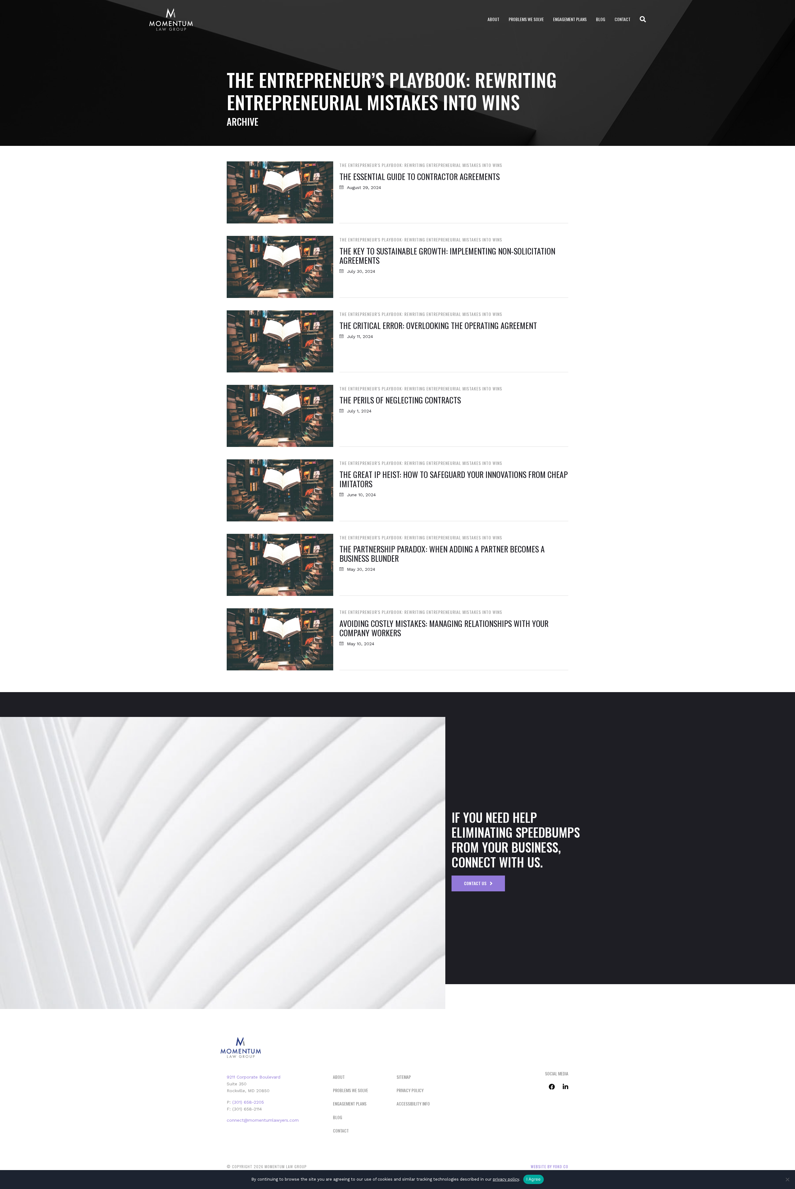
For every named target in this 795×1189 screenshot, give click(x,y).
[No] (787, 1179)
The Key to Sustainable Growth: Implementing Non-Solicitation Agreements (447, 255)
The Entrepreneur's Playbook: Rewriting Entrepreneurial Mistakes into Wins (420, 165)
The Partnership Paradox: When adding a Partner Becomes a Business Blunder (442, 553)
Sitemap (404, 1077)
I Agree (533, 1179)
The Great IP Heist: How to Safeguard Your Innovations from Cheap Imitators (453, 479)
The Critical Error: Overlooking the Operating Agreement (438, 325)
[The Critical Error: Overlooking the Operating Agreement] (280, 341)
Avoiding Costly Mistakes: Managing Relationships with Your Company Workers (443, 628)
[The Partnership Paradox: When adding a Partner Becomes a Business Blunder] (280, 564)
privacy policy (506, 1179)
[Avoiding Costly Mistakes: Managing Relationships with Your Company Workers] (280, 639)
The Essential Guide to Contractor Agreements (419, 176)
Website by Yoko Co (549, 1166)
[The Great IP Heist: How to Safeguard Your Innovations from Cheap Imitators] (280, 490)
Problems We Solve (526, 19)
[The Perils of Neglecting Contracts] (280, 415)
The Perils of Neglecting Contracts (400, 400)
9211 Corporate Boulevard (253, 1076)
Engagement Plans (570, 19)
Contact (622, 19)
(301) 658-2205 (248, 1102)
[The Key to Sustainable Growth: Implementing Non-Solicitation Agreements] (280, 266)
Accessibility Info (413, 1103)
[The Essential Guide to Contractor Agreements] (280, 192)
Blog (600, 19)
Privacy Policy (410, 1090)
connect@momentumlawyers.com (263, 1120)
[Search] (640, 19)
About (493, 19)
